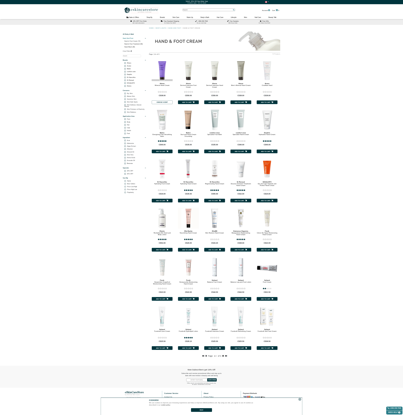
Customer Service (171, 393)
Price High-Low (132, 189)
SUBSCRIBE (212, 380)
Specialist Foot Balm (214, 133)
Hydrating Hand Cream (188, 183)
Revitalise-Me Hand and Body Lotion (162, 232)
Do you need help (201, 23)
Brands (162, 17)
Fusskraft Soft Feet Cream (267, 330)
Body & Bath (205, 17)
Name (129, 181)
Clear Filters (127, 51)
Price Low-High (132, 186)
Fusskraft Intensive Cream (214, 330)
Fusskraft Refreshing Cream (241, 330)
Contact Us (168, 397)
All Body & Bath (128, 34)
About (206, 393)
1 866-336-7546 (203, 21)
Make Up (190, 17)
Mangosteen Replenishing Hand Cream (241, 232)
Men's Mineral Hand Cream (241, 84)
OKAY (201, 410)
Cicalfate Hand (267, 84)
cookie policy (165, 405)
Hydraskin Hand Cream (267, 133)
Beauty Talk (272, 17)
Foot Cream (267, 281)
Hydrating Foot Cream (162, 183)
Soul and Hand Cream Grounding (188, 134)
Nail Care (258, 17)
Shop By (149, 17)
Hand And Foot (128, 38)
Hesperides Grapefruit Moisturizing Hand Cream (162, 282)
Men (245, 17)
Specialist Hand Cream (241, 133)
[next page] (223, 356)
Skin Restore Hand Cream (214, 232)
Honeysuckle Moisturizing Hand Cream (188, 282)
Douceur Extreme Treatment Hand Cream (241, 183)
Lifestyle (233, 17)
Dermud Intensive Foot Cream (188, 85)
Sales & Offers (134, 17)
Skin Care (175, 17)
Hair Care (220, 17)
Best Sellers (131, 184)
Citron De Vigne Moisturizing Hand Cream (267, 232)
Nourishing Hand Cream (188, 232)
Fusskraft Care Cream (162, 330)
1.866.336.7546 (395, 408)
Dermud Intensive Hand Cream (214, 85)
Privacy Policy (208, 397)
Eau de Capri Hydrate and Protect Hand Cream (267, 183)
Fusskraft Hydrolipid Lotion (188, 330)
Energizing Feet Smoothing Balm (162, 134)
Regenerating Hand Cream (214, 183)
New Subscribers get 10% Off (201, 370)
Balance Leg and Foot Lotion (241, 281)
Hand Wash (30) (129, 47)
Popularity (130, 192)
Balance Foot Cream (214, 281)
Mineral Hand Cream (162, 84)
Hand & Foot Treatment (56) (133, 44)
